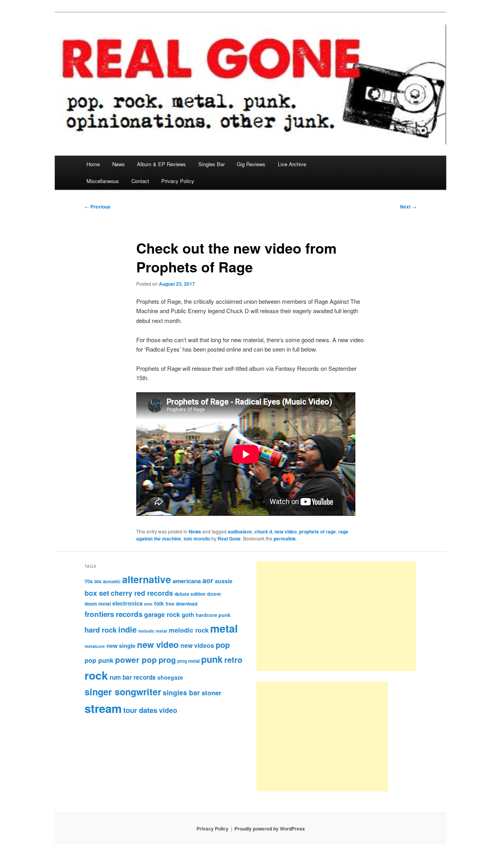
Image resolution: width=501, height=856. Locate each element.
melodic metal (152, 631)
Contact (140, 181)
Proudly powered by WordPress (269, 828)
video (168, 710)
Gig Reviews (251, 164)
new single (120, 645)
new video (285, 531)
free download (181, 603)
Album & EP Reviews (161, 164)
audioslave (240, 531)
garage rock (162, 614)
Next (408, 206)
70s (89, 581)
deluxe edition (190, 593)
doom (214, 593)
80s (97, 581)
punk (212, 659)
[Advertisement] (336, 616)
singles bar (181, 692)
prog (167, 659)
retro (233, 659)
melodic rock (189, 630)
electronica (127, 603)
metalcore (95, 646)
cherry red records (142, 593)
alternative (146, 579)
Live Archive (292, 164)
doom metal (98, 603)
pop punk (99, 660)
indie (127, 629)
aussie (223, 581)
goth (188, 614)
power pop (136, 659)
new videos (197, 645)
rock (96, 675)
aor (207, 580)
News (118, 164)
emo (148, 604)
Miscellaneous (103, 181)
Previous (97, 206)
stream (103, 708)
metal (224, 628)
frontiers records (113, 614)
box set (97, 593)
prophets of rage (317, 531)
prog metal (188, 661)
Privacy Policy (177, 181)
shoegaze (170, 677)
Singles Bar (211, 164)
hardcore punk (213, 614)
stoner (211, 692)
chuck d (263, 531)
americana (187, 581)
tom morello (197, 538)
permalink (285, 538)
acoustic (112, 581)
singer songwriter (123, 691)
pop (223, 644)
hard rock (101, 629)
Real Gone (229, 538)
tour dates (140, 710)
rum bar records (133, 677)
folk (159, 603)
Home (93, 164)
